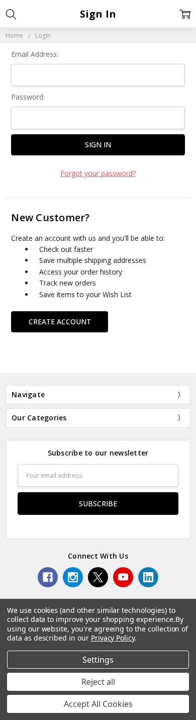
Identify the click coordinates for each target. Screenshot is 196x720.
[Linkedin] (148, 577)
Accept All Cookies (98, 703)
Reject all (98, 681)
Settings (98, 659)
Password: (28, 97)
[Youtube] (123, 577)
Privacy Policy (113, 638)
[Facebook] (48, 577)
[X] (98, 577)
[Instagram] (73, 577)
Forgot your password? (98, 173)
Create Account (60, 321)
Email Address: (34, 54)
